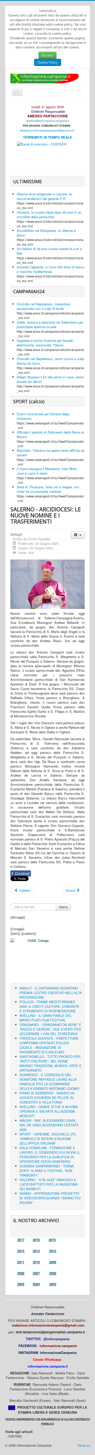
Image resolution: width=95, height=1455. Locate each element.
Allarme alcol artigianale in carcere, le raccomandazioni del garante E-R (44, 196)
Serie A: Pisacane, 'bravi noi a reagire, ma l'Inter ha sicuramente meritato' (48, 489)
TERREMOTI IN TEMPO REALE (47, 137)
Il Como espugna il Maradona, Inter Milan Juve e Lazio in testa (47, 471)
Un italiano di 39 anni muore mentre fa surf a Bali (49, 251)
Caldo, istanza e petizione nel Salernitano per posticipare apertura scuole (50, 324)
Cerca (63, 906)
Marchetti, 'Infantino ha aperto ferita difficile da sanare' (50, 452)
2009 (52, 1262)
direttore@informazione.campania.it (47, 121)
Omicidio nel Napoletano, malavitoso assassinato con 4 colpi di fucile (43, 306)
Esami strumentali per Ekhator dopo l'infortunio (43, 416)
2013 (36, 1250)
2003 (52, 1284)
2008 (20, 1273)
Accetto (47, 55)
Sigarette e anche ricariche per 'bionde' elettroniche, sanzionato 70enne (45, 342)
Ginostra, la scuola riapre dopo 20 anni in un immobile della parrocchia (49, 214)
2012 (52, 1250)
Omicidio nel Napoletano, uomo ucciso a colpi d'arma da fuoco (50, 361)
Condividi (21, 873)
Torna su (83, 1445)
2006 (52, 1273)
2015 (52, 1239)
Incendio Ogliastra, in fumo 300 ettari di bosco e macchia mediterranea (50, 269)
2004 (36, 1284)
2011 (20, 1262)
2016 (36, 1239)
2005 (20, 1284)
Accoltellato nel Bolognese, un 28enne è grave (46, 232)
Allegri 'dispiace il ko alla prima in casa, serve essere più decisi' (50, 379)
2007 (36, 1273)
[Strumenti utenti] (78, 535)
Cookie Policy (47, 62)
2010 (36, 1262)
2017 (20, 1239)
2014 (20, 1250)
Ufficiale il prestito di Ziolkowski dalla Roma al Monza (50, 434)
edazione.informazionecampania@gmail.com (47, 130)
